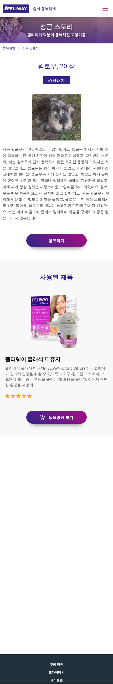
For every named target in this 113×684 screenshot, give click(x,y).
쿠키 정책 (56, 664)
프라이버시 (56, 672)
